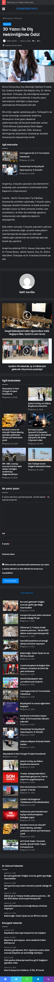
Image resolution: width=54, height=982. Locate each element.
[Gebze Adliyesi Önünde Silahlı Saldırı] (10, 745)
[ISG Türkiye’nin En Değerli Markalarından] (40, 454)
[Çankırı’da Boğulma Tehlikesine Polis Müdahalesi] (10, 803)
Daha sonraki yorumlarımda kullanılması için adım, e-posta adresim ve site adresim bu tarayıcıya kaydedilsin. (26, 568)
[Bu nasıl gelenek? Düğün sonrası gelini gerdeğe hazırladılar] (10, 605)
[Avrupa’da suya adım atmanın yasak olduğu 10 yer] (10, 619)
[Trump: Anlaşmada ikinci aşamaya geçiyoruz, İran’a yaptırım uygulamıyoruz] (10, 777)
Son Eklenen (27, 593)
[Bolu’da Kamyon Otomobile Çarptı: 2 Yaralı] (10, 791)
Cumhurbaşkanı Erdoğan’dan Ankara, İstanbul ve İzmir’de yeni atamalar (35, 668)
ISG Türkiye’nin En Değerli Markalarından (39, 465)
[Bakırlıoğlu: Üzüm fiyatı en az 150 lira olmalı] (10, 657)
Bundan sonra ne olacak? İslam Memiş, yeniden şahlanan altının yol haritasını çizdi (13, 435)
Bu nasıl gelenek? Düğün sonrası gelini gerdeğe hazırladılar (32, 604)
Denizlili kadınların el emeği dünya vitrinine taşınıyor (34, 642)
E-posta (6, 544)
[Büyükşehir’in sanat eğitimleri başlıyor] (10, 707)
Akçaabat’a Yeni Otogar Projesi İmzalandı (10, 391)
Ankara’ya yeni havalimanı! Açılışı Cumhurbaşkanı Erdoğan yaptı (33, 814)
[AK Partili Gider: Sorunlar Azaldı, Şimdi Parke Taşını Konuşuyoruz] (10, 845)
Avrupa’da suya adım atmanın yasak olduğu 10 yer (35, 616)
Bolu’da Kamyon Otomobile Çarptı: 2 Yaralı (34, 788)
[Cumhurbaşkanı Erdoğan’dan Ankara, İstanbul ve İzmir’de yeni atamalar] (10, 669)
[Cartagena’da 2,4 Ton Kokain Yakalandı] (9, 156)
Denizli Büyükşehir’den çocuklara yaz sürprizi (31, 680)
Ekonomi (18, 18)
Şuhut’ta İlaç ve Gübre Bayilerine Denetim (39, 404)
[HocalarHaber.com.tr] (27, 8)
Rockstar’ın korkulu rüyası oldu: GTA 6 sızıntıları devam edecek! (34, 718)
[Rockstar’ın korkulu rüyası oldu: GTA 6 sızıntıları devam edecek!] (10, 719)
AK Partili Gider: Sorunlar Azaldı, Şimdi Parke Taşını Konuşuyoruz (33, 844)
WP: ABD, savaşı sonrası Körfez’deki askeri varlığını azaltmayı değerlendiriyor (12, 469)
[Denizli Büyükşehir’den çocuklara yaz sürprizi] (10, 682)
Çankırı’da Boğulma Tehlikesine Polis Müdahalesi (34, 801)
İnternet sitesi (8, 554)
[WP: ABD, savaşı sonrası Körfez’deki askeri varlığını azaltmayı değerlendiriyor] (14, 454)
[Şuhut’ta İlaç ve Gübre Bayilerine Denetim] (40, 394)
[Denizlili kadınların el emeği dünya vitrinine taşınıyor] (10, 644)
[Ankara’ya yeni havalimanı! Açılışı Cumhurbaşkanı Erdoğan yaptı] (10, 815)
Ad (4, 533)
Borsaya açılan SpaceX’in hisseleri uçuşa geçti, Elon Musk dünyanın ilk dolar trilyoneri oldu (39, 435)
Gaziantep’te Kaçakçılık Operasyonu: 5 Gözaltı (32, 730)
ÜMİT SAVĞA (12, 41)
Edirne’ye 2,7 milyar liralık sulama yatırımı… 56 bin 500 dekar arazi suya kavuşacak (34, 630)
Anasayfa (9, 18)
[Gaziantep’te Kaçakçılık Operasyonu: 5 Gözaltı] (9, 170)
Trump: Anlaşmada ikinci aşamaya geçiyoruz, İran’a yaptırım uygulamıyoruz (33, 776)
